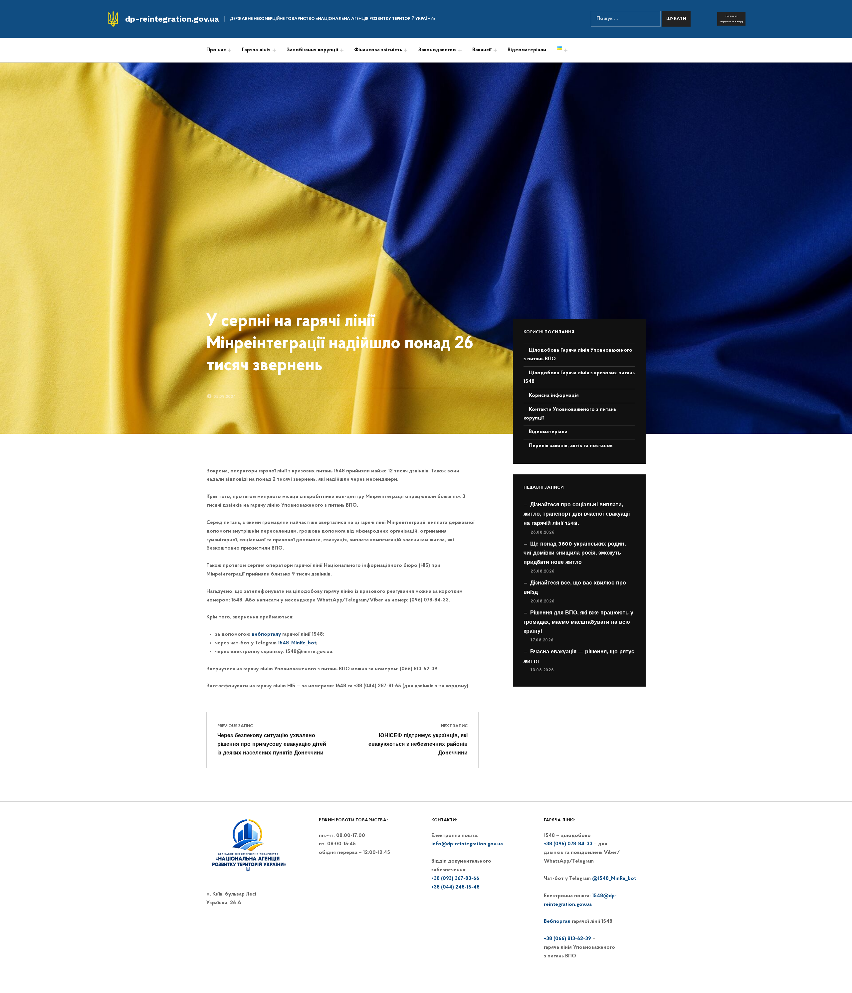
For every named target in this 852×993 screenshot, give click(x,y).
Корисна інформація (554, 395)
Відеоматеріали (527, 50)
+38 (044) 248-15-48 (455, 887)
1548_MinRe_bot (297, 643)
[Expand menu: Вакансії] (495, 50)
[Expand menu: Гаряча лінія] (274, 50)
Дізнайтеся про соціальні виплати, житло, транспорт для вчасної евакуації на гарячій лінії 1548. (577, 513)
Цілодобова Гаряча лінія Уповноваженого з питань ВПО (578, 355)
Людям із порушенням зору (731, 19)
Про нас (216, 50)
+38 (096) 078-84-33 (568, 844)
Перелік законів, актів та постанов (571, 445)
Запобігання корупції (312, 50)
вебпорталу (266, 634)
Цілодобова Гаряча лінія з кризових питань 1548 (579, 377)
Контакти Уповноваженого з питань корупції (570, 414)
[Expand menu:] (405, 50)
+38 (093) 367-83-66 (455, 878)
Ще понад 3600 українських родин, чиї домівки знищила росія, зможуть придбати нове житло (575, 553)
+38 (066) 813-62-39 (567, 938)
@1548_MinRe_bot (614, 878)
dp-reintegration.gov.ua (172, 19)
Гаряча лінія (256, 50)
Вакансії (482, 50)
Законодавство (437, 50)
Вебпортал (557, 921)
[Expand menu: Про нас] (229, 50)
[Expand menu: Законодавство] (460, 50)
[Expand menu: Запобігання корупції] (341, 50)
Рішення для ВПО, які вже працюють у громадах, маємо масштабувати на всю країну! (578, 621)
